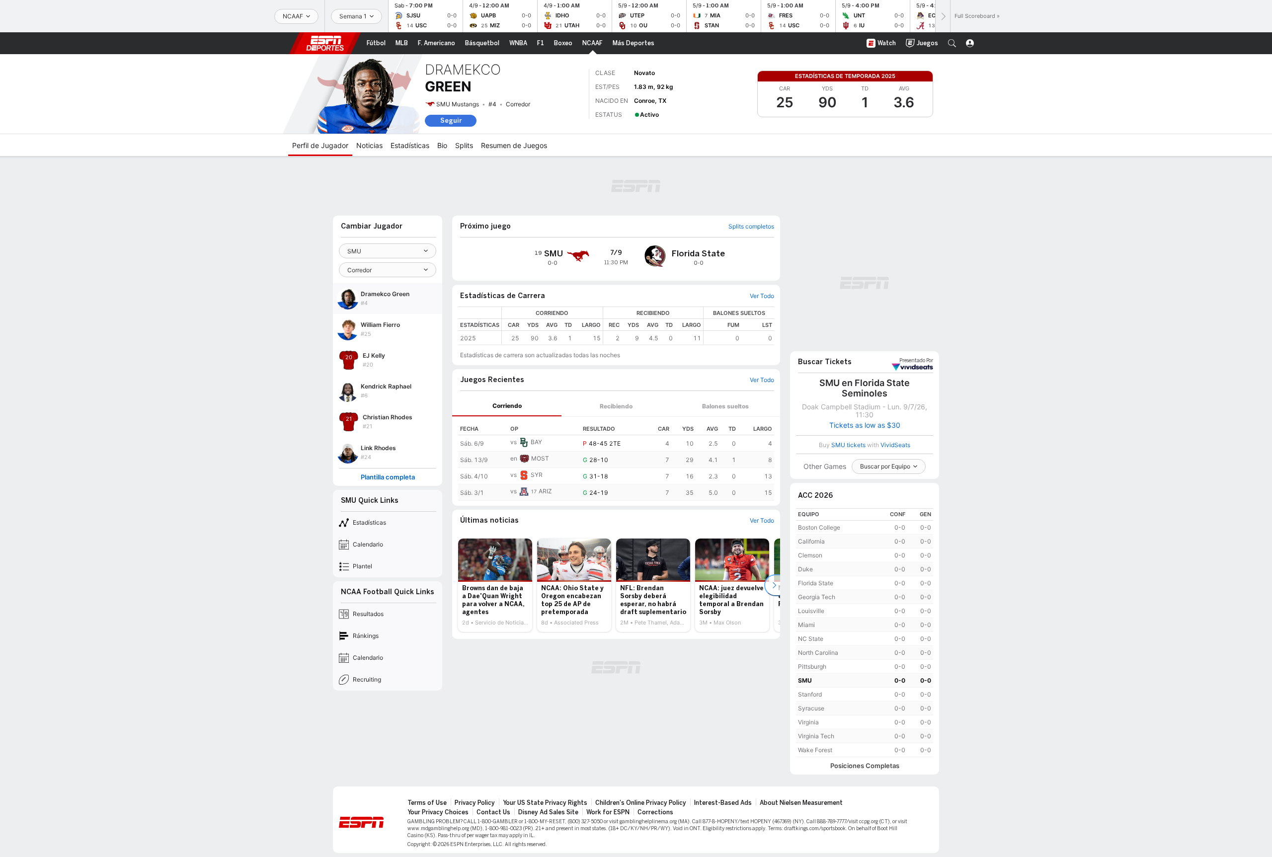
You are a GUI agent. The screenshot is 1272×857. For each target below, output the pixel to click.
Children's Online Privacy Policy (640, 802)
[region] (638, 326)
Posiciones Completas (864, 766)
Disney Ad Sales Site (548, 812)
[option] (495, 585)
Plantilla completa (388, 477)
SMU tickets (848, 445)
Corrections (655, 812)
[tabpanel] (616, 459)
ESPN (325, 43)
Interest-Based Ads (723, 802)
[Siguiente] (942, 16)
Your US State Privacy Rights (545, 802)
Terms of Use (427, 802)
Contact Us (493, 812)
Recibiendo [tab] (616, 406)
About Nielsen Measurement (801, 802)
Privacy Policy (475, 802)
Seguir (451, 120)
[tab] (506, 406)
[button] (952, 43)
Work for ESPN (608, 812)
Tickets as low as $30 (864, 425)
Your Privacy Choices (438, 812)
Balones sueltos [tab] (725, 406)
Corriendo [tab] (507, 405)
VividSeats (916, 361)
